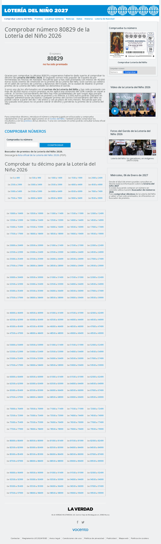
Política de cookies (140, 538)
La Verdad (80, 509)
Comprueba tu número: (20, 140)
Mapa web (123, 538)
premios (28, 120)
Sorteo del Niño (57, 118)
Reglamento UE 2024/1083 (34, 538)
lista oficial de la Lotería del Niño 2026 (38, 155)
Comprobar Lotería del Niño (132, 62)
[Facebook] (77, 522)
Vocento (80, 529)
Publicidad (111, 538)
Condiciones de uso (72, 538)
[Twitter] (83, 522)
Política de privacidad (94, 538)
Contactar (15, 538)
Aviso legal (55, 538)
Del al (15, 177)
